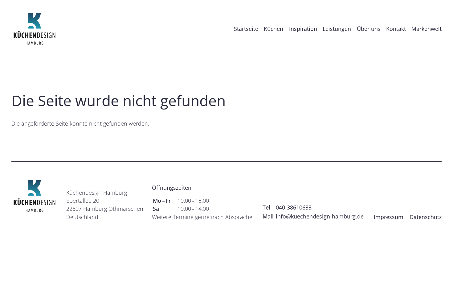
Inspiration (303, 28)
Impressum (388, 217)
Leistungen (337, 28)
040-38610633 (294, 207)
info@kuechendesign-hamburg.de (320, 216)
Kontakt (396, 28)
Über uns (369, 28)
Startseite (246, 28)
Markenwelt (426, 28)
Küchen (273, 28)
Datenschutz (426, 217)
